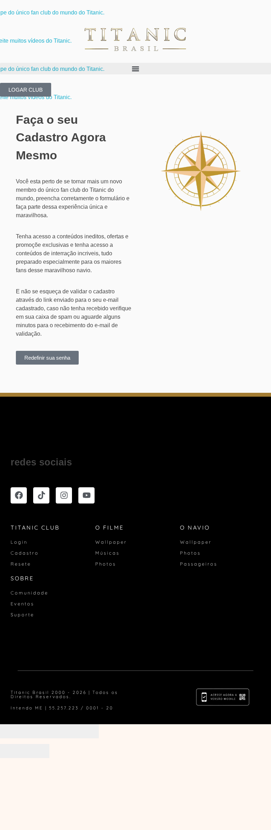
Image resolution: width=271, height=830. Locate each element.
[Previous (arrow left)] (12, 751)
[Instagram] (64, 495)
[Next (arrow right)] (37, 751)
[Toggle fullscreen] (61, 731)
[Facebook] (19, 495)
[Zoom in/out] (86, 731)
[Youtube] (86, 495)
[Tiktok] (41, 495)
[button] (135, 68)
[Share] (37, 731)
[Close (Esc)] (12, 731)
